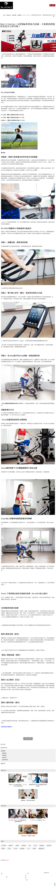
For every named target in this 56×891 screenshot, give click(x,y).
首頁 (4, 15)
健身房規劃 (5, 759)
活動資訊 (4, 757)
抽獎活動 (24, 845)
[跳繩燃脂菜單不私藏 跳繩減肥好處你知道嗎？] (38, 783)
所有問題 (35, 873)
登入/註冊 (42, 5)
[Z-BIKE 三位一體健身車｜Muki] (38, 818)
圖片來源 (3, 152)
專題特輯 (4, 755)
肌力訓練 (4, 845)
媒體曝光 (20, 15)
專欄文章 (3, 763)
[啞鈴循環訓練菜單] (28, 798)
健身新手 (11, 845)
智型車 (17, 845)
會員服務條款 (36, 875)
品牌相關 (14, 15)
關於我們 (20, 874)
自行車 (35, 845)
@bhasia (34, 888)
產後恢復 (42, 845)
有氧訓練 (49, 845)
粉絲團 (34, 5)
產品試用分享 (4, 747)
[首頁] (6, 5)
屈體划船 (22, 848)
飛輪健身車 (41, 848)
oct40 (28, 848)
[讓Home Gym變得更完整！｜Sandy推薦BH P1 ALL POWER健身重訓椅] (18, 783)
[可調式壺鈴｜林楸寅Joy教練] (28, 834)
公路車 (9, 848)
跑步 (30, 845)
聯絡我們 (14, 876)
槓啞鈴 (34, 848)
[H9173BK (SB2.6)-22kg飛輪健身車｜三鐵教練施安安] (18, 818)
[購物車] (47, 5)
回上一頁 (28, 738)
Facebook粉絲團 (41, 888)
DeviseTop (41, 885)
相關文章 (9, 15)
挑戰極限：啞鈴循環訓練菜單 (28, 800)
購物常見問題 (36, 877)
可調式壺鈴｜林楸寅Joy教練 (28, 835)
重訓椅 (3, 848)
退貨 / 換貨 (36, 879)
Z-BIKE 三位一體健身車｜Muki (38, 820)
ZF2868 (15, 848)
